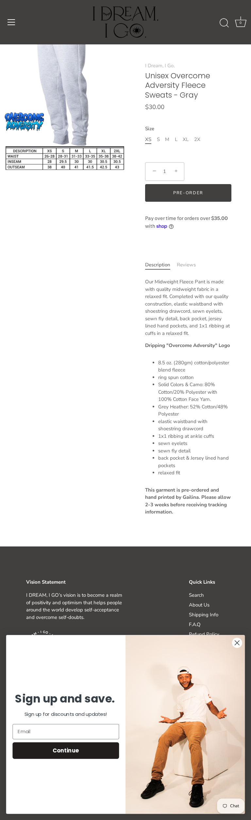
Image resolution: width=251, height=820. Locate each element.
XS (148, 139)
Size (149, 129)
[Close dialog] (237, 643)
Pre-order (188, 193)
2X (197, 139)
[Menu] (11, 22)
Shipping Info (203, 614)
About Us (199, 605)
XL (186, 139)
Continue (66, 750)
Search (196, 595)
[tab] (161, 265)
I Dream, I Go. (160, 65)
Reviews (186, 264)
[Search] (224, 23)
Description (157, 264)
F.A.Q (195, 624)
